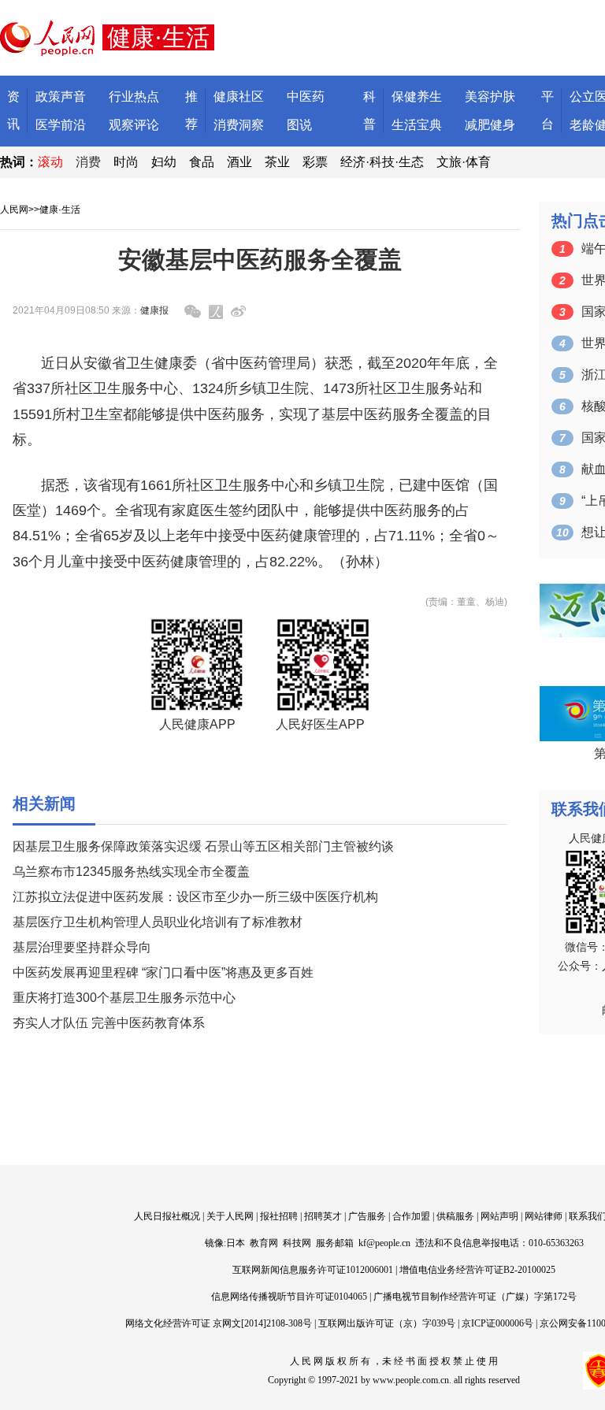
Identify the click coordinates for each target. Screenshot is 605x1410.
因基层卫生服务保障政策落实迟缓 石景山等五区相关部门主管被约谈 (203, 846)
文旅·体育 (463, 162)
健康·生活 (59, 209)
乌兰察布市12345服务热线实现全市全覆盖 (131, 871)
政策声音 (60, 96)
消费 (88, 162)
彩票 (315, 162)
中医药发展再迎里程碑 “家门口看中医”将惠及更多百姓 (163, 972)
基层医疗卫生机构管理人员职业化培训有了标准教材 (157, 922)
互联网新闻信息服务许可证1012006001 (312, 1269)
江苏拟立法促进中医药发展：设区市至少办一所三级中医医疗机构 (195, 897)
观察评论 (134, 125)
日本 (235, 1243)
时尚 (126, 162)
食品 (201, 162)
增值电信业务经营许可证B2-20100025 (477, 1269)
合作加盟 (411, 1216)
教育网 (264, 1243)
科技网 (297, 1243)
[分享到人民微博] (216, 312)
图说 (299, 125)
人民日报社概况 (167, 1216)
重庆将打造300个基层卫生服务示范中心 (124, 997)
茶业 (277, 162)
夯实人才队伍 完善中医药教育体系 (109, 1023)
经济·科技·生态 (382, 162)
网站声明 (499, 1216)
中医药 (306, 96)
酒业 (239, 162)
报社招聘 (279, 1216)
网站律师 (543, 1216)
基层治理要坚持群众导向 (82, 947)
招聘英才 (323, 1216)
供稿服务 (455, 1216)
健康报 (154, 310)
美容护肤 (490, 96)
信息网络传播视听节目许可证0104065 (289, 1296)
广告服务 (367, 1216)
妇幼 (163, 162)
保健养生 (417, 96)
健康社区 (238, 96)
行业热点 (134, 96)
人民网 (14, 209)
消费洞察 (238, 125)
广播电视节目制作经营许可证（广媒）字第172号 (475, 1296)
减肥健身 (490, 125)
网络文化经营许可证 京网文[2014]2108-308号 (218, 1323)
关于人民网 (230, 1216)
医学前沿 (60, 125)
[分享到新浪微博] (238, 311)
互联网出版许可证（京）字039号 (386, 1323)
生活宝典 (417, 125)
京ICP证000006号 (497, 1323)
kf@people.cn (384, 1243)
